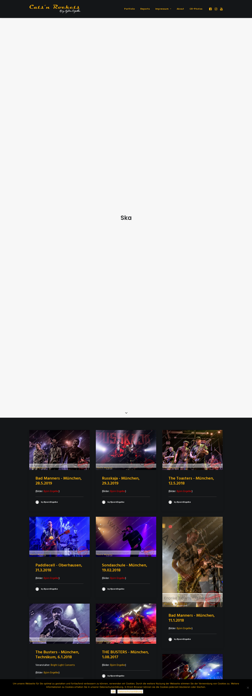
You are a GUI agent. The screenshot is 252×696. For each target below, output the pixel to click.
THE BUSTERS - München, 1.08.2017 (125, 655)
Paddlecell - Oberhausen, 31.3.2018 (58, 568)
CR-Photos (196, 8)
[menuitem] (129, 9)
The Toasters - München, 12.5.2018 (191, 481)
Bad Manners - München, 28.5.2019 (58, 481)
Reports (145, 8)
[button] (211, 9)
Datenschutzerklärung (130, 691)
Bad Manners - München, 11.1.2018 (192, 618)
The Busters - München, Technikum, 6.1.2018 (57, 655)
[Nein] (247, 687)
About (180, 8)
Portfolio (129, 8)
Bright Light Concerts (63, 665)
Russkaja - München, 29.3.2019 (121, 481)
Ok (113, 691)
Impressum (162, 8)
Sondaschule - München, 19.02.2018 (124, 568)
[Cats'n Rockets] (55, 9)
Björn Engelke (184, 628)
